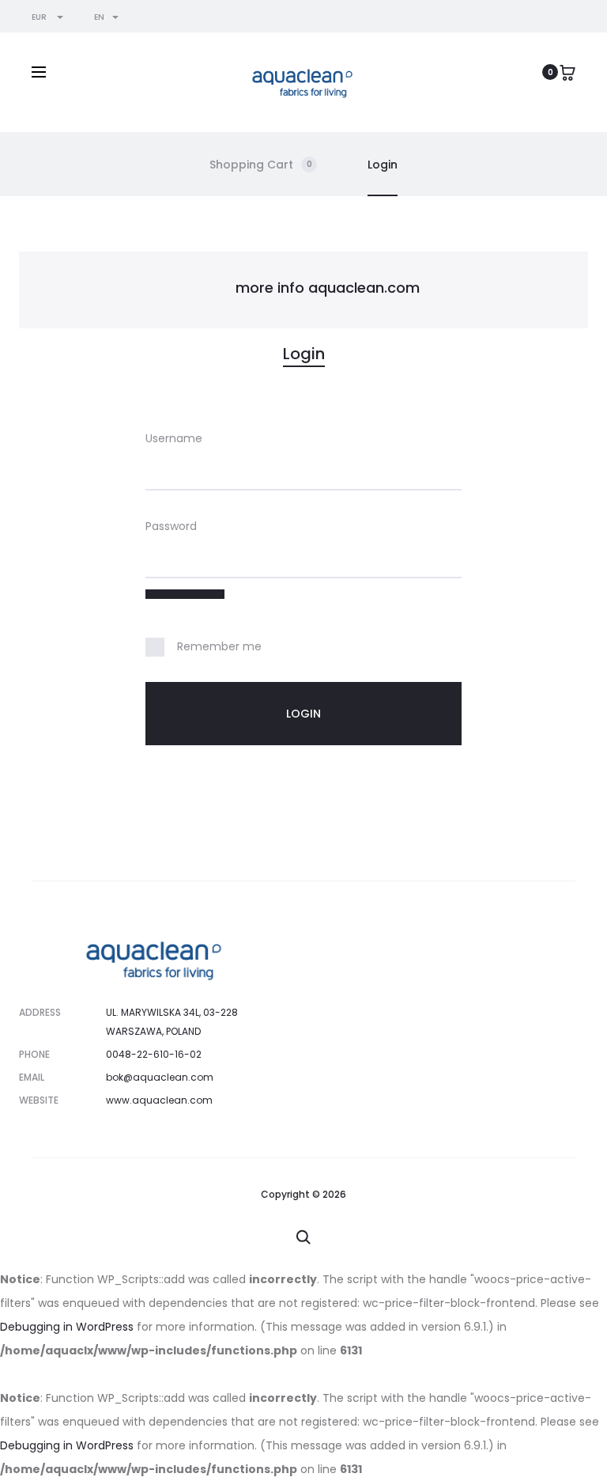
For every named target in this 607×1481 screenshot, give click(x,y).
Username (173, 438)
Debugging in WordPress (67, 1327)
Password (171, 526)
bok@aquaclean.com (159, 1077)
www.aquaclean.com (159, 1100)
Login (383, 164)
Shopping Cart (260, 164)
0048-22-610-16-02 (154, 1054)
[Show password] (184, 594)
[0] (567, 72)
